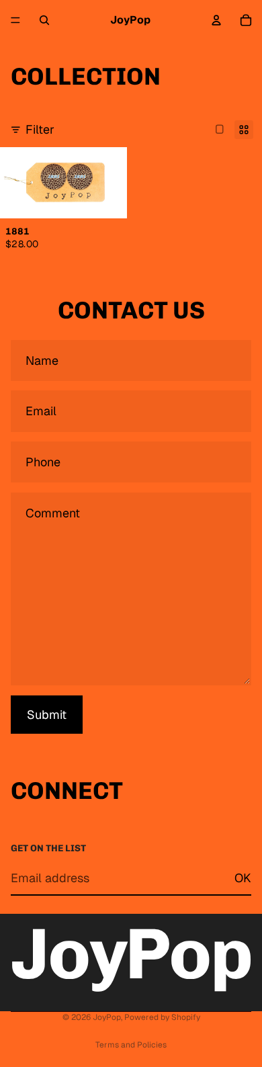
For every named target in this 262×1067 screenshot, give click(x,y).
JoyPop (107, 1017)
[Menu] (15, 20)
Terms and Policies (131, 1044)
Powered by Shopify (162, 1017)
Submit (47, 714)
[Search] (44, 20)
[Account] (216, 20)
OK (242, 878)
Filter (40, 129)
